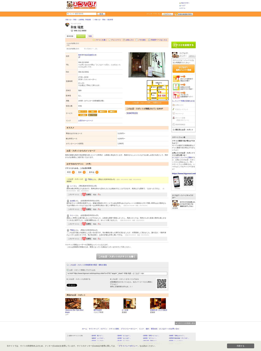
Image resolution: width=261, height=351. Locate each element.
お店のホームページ (85, 121)
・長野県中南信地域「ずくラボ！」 (179, 338)
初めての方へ (185, 3)
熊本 (81, 172)
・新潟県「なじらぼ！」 (123, 338)
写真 (90, 36)
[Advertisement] (138, 5)
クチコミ (81, 36)
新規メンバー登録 (184, 14)
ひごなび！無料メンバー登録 (183, 68)
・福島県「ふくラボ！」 (97, 338)
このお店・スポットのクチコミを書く (116, 256)
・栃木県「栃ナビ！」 (97, 335)
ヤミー (72, 215)
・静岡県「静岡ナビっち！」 (151, 335)
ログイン (167, 14)
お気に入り (130, 40)
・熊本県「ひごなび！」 (123, 335)
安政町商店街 (132, 113)
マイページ (179, 114)
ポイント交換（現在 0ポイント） (182, 119)
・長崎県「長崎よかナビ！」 (177, 335)
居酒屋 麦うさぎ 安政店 (158, 310)
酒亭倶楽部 (98, 310)
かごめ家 (125, 310)
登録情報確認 (180, 124)
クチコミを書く (101, 40)
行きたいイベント (181, 109)
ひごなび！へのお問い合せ (169, 329)
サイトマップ (94, 329)
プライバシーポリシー (129, 329)
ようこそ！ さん (154, 13)
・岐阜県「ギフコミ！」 (149, 338)
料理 (70, 172)
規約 (147, 329)
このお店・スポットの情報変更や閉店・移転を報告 (88, 265)
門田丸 (90, 179)
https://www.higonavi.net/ (184, 173)
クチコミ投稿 (114, 329)
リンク (141, 329)
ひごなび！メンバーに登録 (182, 157)
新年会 (93, 172)
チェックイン (116, 40)
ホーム (183, 8)
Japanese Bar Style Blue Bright (74, 311)
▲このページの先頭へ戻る (185, 323)
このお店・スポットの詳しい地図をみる (146, 103)
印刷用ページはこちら (159, 40)
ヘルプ (183, 5)
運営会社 (154, 329)
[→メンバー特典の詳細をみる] (184, 101)
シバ (71, 186)
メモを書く (142, 40)
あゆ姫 (72, 201)
